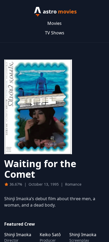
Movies (54, 23)
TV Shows (54, 33)
